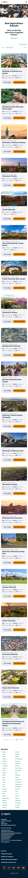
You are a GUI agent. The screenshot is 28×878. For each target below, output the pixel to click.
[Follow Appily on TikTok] (18, 868)
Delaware (4, 768)
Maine (3, 793)
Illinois (3, 779)
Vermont (17, 795)
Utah (16, 793)
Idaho (3, 777)
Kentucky (4, 788)
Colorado (4, 763)
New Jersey (17, 761)
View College (7, 82)
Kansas (3, 786)
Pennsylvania (18, 779)
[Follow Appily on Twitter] (9, 868)
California (4, 761)
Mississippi (4, 805)
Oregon (17, 777)
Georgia (4, 772)
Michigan (4, 800)
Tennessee (17, 788)
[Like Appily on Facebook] (13, 868)
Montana (17, 752)
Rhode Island (18, 782)
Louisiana (4, 791)
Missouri (4, 807)
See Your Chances (19, 82)
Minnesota (4, 802)
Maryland (4, 795)
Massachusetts (5, 798)
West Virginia (18, 802)
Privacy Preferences (5, 841)
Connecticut (5, 765)
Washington (18, 800)
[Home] (4, 2)
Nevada (16, 756)
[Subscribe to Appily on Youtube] (23, 868)
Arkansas (4, 758)
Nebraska (17, 754)
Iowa (3, 784)
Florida (4, 770)
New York (17, 765)
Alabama (4, 752)
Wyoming (17, 807)
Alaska (3, 754)
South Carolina (18, 784)
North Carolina (18, 768)
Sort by (2, 47)
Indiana (4, 782)
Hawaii (3, 775)
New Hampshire (18, 758)
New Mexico (18, 763)
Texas (16, 791)
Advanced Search (23, 44)
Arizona (4, 756)
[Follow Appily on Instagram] (4, 868)
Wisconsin (17, 805)
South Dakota (18, 786)
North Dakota (18, 770)
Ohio (16, 772)
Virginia (17, 798)
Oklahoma (17, 775)
